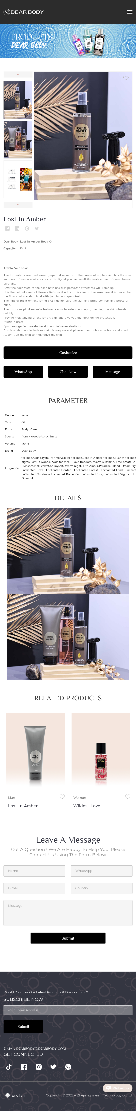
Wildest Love (86, 805)
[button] (18, 74)
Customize (68, 352)
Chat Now (68, 372)
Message (112, 372)
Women (79, 798)
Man (11, 798)
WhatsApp (23, 372)
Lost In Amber (23, 805)
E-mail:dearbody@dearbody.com (35, 1049)
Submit (23, 1026)
